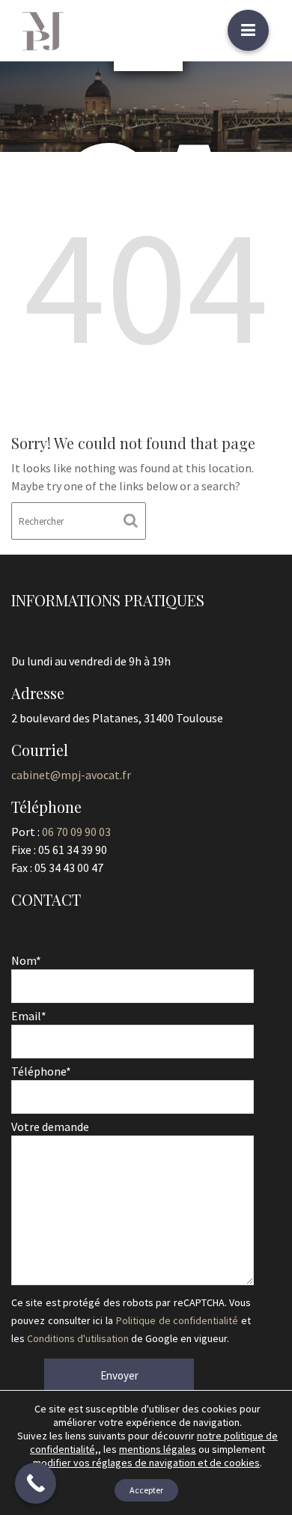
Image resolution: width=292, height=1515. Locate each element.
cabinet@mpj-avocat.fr (71, 774)
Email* (28, 1015)
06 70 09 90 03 (76, 831)
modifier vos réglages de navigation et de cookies (146, 1462)
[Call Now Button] (35, 1483)
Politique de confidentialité (177, 1320)
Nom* (26, 960)
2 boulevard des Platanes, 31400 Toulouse (117, 717)
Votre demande (50, 1126)
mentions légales (157, 1449)
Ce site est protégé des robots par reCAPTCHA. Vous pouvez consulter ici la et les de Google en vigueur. (131, 1320)
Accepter (146, 1490)
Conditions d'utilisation (78, 1338)
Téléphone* (41, 1071)
